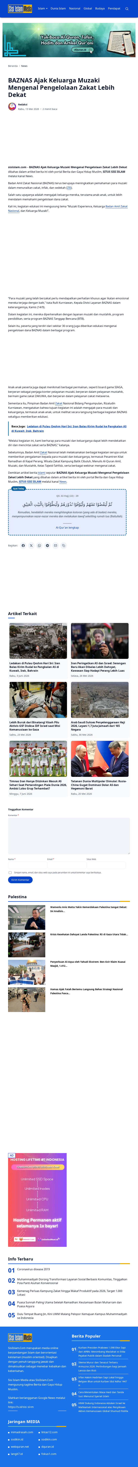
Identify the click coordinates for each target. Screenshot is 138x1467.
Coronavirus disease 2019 (33, 1269)
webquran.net (20, 1446)
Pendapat (114, 8)
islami (41, 473)
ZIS (69, 188)
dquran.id (47, 1446)
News (62, 481)
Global (88, 8)
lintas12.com (49, 1432)
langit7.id (17, 1454)
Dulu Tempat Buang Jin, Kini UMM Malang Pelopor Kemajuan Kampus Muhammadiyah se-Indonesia (72, 1316)
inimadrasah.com (22, 1432)
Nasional (74, 8)
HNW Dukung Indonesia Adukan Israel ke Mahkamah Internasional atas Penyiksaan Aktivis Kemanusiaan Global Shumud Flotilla (103, 1407)
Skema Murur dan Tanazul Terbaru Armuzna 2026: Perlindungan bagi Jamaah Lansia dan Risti (102, 1366)
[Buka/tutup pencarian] (127, 9)
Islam (41, 8)
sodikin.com (49, 1439)
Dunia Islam (58, 8)
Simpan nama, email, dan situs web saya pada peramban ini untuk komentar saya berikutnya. (57, 872)
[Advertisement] (69, 138)
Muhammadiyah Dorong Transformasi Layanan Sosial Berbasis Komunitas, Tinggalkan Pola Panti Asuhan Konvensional (72, 1281)
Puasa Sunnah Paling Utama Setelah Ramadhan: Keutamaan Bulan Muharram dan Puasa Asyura (69, 1304)
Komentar (13, 815)
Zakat (58, 403)
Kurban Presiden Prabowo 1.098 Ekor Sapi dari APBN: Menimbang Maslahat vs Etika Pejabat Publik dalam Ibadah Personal (102, 1351)
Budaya (100, 8)
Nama (11, 859)
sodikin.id (17, 1439)
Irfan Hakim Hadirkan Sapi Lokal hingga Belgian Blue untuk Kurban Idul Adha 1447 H (102, 1381)
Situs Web (91, 859)
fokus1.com (48, 1454)
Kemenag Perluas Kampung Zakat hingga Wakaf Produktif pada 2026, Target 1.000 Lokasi (69, 1292)
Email (50, 859)
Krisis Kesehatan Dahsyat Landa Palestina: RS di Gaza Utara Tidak (88, 934)
